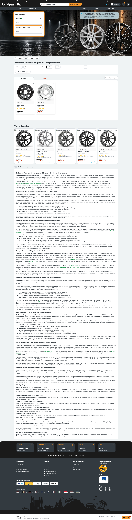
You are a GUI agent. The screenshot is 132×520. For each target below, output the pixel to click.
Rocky (45, 183)
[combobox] (28, 18)
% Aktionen (96, 8)
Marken (84, 8)
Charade (22, 183)
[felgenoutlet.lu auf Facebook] (101, 489)
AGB (19, 466)
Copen (31, 183)
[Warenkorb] (128, 4)
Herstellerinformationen (23, 471)
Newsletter (48, 466)
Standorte (75, 468)
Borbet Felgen (63, 267)
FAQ (47, 464)
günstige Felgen (48, 351)
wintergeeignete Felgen (35, 302)
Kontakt (47, 468)
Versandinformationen (51, 471)
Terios (35, 183)
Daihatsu (20, 58)
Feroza (39, 183)
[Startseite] (15, 58)
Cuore (110, 181)
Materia (27, 183)
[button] (29, 461)
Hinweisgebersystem (23, 469)
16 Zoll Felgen (91, 231)
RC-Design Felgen (74, 267)
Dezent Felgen (74, 265)
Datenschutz (21, 468)
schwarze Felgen (74, 259)
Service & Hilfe (110, 8)
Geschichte (75, 466)
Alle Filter (23, 71)
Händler (47, 469)
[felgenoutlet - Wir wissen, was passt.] (11, 4)
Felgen (19, 8)
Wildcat (31, 58)
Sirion (17, 183)
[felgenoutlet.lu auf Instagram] (105, 489)
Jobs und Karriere (77, 469)
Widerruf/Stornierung (51, 473)
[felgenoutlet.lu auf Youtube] (109, 489)
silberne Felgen (33, 261)
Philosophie (76, 464)
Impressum (20, 464)
